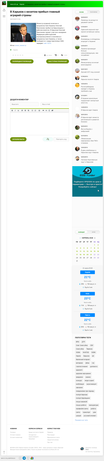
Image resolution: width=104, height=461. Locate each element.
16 (98, 251)
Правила (50, 432)
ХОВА (93, 352)
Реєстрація (50, 435)
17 (77, 254)
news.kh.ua (14, 4)
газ (93, 363)
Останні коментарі (16, 437)
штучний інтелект (90, 415)
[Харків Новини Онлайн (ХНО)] (4, 4)
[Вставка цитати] (43, 110)
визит (17, 45)
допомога (93, 366)
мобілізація (80, 384)
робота (93, 408)
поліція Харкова (81, 394)
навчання (79, 387)
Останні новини (15, 435)
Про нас (50, 442)
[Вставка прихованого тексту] (52, 110)
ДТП (83, 342)
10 (77, 251)
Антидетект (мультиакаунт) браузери (34, 437)
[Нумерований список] (35, 110)
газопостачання (81, 366)
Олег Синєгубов (82, 345)
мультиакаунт (91, 384)
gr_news (49, 55)
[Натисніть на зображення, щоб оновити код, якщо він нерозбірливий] (48, 139)
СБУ (91, 345)
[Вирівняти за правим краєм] (28, 110)
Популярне (93, 12)
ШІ (93, 356)
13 (87, 251)
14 (91, 251)
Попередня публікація (21, 61)
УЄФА (78, 352)
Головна (12, 432)
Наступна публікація (57, 61)
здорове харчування (83, 373)
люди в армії (89, 380)
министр (23, 45)
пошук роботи (81, 405)
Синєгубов (80, 349)
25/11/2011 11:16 (15, 19)
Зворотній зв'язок (53, 440)
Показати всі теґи (81, 420)
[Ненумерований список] (32, 110)
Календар (81, 232)
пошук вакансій (81, 401)
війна (87, 363)
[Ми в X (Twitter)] (20, 458)
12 (84, 251)
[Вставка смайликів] (39, 110)
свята (78, 412)
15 (94, 251)
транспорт (86, 412)
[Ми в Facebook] (28, 458)
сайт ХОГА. (47, 43)
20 (87, 254)
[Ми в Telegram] (24, 458)
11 (80, 251)
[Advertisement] (39, 80)
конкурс (79, 380)
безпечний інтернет (83, 359)
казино (88, 377)
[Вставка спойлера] (49, 110)
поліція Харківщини (83, 398)
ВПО (77, 342)
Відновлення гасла (53, 437)
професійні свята (82, 408)
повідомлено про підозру (85, 391)
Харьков (86, 356)
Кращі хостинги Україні (36, 432)
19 (84, 254)
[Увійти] (4, 10)
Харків (22, 4)
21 (91, 254)
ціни (94, 412)
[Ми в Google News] (32, 458)
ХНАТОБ (86, 352)
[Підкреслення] (18, 110)
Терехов (89, 349)
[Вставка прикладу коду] (46, 110)
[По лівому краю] (22, 110)
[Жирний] (12, 110)
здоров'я (79, 370)
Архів (93, 232)
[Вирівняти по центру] (25, 110)
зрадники (79, 377)
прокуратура (93, 405)
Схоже (81, 12)
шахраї (78, 415)
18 (80, 254)
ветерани (79, 363)
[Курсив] (15, 110)
